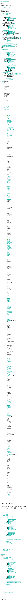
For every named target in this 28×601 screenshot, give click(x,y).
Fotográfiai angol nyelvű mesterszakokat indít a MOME (10, 254)
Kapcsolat (5, 551)
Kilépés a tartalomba (5, 1)
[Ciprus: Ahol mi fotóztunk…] (9, 410)
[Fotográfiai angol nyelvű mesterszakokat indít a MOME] (10, 249)
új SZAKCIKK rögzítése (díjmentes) (13, 38)
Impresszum (5, 550)
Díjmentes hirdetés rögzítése (6, 108)
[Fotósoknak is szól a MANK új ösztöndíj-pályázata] (9, 311)
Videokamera (11, 25)
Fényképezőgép (11, 23)
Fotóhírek (8, 17)
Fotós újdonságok (12, 18)
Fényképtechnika (11, 32)
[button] (14, 512)
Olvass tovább (8, 177)
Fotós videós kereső (7, 13)
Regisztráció (8, 41)
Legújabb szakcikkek (10, 15)
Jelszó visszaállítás (9, 43)
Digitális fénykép (11, 31)
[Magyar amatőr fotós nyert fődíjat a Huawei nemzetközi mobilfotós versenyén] (9, 187)
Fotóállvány (10, 26)
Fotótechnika (8, 21)
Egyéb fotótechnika (12, 28)
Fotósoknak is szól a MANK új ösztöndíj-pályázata (9, 316)
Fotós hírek (10, 20)
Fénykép (7, 30)
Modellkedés (8, 34)
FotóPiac (2, 3)
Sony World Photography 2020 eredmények (9, 452)
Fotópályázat (11, 19)
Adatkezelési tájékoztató (8, 549)
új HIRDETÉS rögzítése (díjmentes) (13, 37)
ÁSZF (4, 548)
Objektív (10, 24)
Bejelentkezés (8, 40)
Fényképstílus (11, 33)
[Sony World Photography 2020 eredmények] (9, 448)
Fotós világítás (11, 27)
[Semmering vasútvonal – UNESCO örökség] (9, 369)
